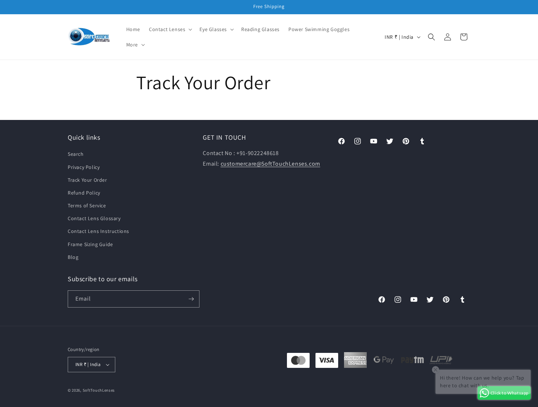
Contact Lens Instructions (98, 231)
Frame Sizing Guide (90, 244)
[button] (170, 29)
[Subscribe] (191, 299)
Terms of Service (87, 205)
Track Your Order (87, 180)
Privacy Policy (84, 167)
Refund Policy (84, 192)
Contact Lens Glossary (94, 218)
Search (76, 154)
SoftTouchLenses (99, 390)
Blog (73, 257)
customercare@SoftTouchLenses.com (270, 163)
